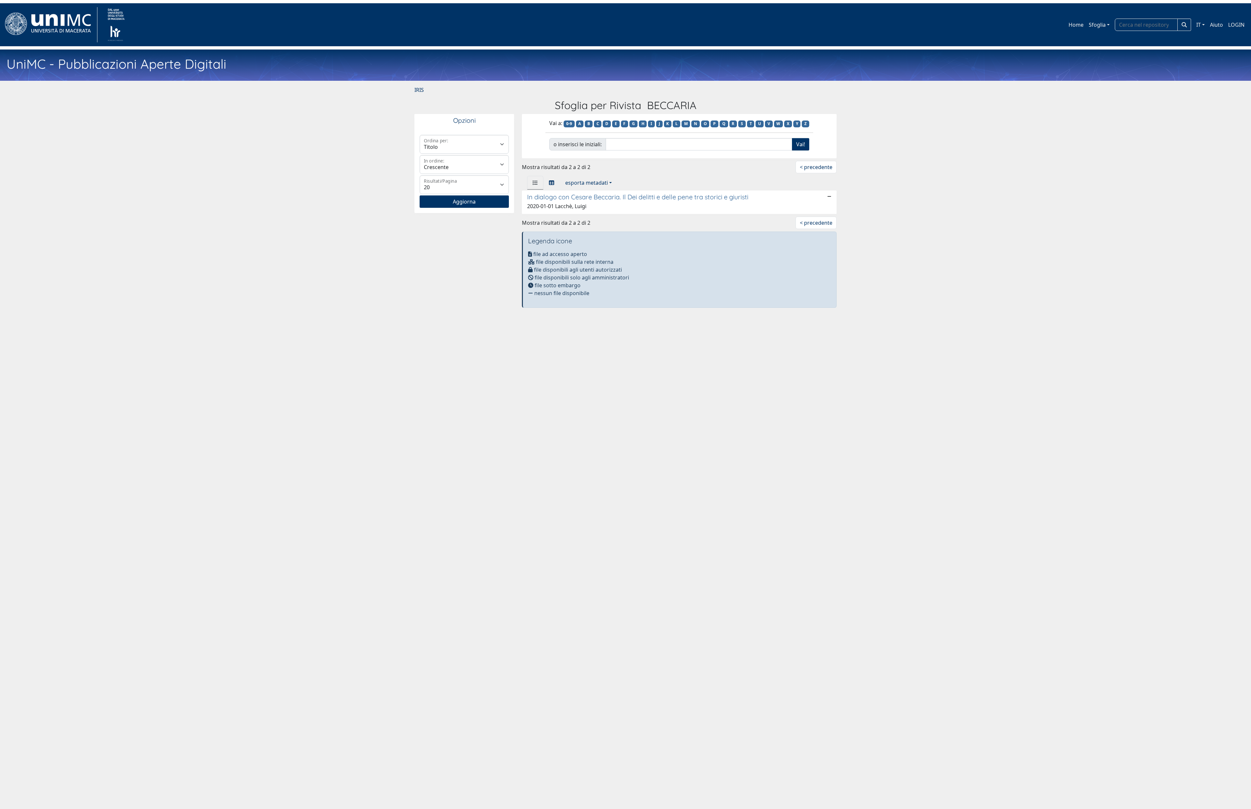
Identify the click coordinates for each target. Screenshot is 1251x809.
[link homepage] (50, 24)
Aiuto (1216, 24)
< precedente (816, 167)
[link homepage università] (116, 24)
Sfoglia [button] (1097, 24)
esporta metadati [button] (586, 182)
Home (1076, 24)
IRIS (419, 89)
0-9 (569, 123)
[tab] (535, 183)
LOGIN (1236, 24)
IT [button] (1198, 24)
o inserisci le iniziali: (578, 144)
